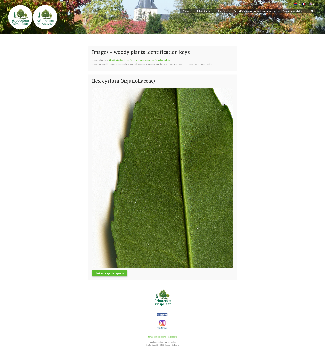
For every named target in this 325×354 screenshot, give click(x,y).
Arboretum (202, 11)
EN (314, 4)
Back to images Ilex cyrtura (110, 273)
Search (221, 11)
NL (299, 4)
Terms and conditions (157, 337)
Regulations (172, 337)
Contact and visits (292, 11)
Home (186, 11)
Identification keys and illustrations (253, 11)
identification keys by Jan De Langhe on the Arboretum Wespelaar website (139, 60)
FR (306, 4)
